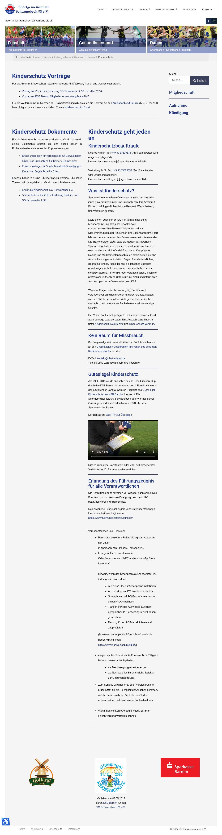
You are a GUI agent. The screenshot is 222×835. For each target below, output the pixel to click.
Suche (172, 73)
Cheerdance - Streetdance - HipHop (170, 49)
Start (22, 829)
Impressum (74, 829)
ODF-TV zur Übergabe (119, 414)
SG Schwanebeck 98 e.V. (110, 807)
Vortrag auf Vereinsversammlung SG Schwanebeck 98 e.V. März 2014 (62, 91)
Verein (144, 9)
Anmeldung (37, 829)
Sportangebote (165, 9)
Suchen (201, 80)
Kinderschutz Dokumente (109, 323)
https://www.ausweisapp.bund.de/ (117, 644)
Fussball (16, 43)
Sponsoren (189, 9)
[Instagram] (214, 21)
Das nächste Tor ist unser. (22, 49)
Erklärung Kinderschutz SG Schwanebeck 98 (47, 189)
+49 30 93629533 (121, 152)
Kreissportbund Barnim (126, 102)
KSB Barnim (110, 802)
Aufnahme (178, 105)
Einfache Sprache (123, 9)
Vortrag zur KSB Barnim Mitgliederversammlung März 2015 (55, 96)
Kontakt (207, 9)
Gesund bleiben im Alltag (93, 49)
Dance (156, 43)
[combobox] (179, 80)
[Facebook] (208, 21)
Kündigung (178, 112)
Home (101, 9)
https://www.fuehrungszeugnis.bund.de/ (110, 517)
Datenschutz (55, 829)
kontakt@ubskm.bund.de (111, 358)
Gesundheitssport (96, 43)
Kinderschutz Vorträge (141, 323)
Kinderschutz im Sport (77, 107)
